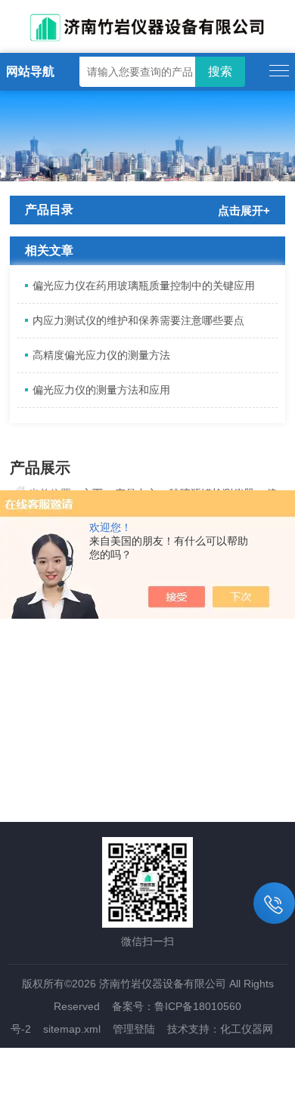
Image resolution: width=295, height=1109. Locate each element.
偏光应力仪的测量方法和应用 (101, 390)
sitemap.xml (72, 1029)
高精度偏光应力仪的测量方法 (101, 355)
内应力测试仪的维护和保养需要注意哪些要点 (138, 320)
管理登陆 (134, 1029)
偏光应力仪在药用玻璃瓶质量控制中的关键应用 (144, 286)
